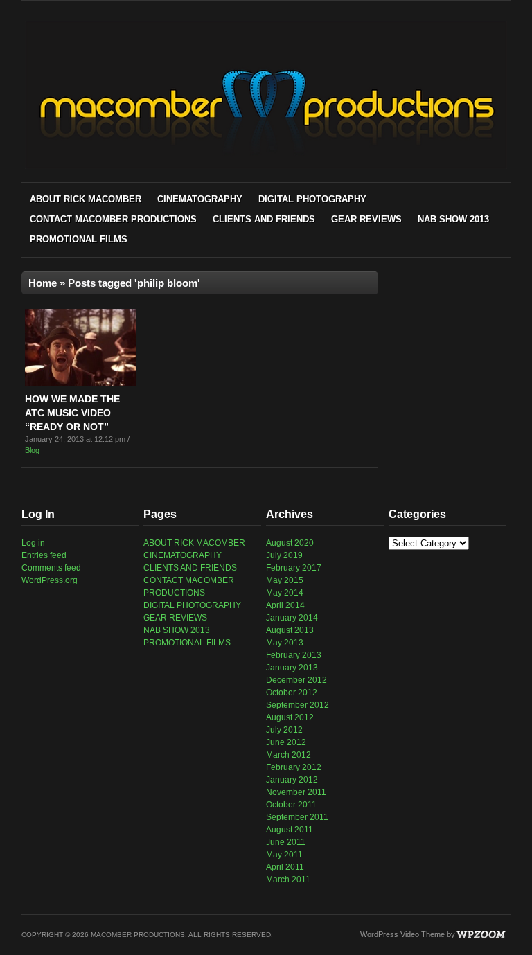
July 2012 (284, 730)
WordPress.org (49, 580)
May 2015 (284, 580)
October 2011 (291, 805)
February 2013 (293, 655)
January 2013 (292, 667)
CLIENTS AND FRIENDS (264, 219)
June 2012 (286, 742)
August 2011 (289, 829)
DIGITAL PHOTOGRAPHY (312, 199)
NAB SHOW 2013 (453, 219)
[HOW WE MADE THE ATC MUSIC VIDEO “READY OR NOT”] (80, 384)
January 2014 (292, 618)
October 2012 (291, 692)
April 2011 (285, 867)
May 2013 (284, 643)
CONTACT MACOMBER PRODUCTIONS (113, 219)
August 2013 (290, 630)
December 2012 (296, 680)
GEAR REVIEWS (366, 219)
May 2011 (284, 854)
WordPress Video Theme (402, 934)
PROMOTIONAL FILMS (78, 239)
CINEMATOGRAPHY (199, 199)
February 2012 (293, 767)
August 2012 (290, 717)
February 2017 (293, 568)
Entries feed (43, 555)
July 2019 (284, 555)
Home (42, 283)
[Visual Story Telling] (266, 166)
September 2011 (297, 817)
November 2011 (296, 792)
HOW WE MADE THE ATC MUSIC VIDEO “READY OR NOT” (72, 412)
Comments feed (51, 568)
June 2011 (285, 842)
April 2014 (285, 605)
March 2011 (288, 879)
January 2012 (292, 780)
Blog (32, 450)
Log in (33, 543)
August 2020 (290, 543)
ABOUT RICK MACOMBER (85, 199)
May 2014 (284, 593)
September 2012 (297, 705)
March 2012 (288, 755)
